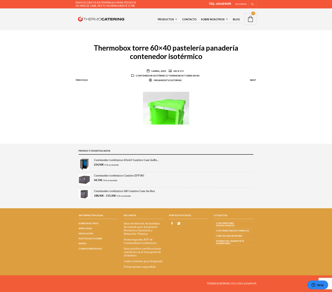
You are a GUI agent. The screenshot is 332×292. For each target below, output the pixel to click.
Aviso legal (85, 228)
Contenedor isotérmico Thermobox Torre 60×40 (167, 75)
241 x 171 (178, 71)
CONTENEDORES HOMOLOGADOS (225, 224)
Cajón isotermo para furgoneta (143, 261)
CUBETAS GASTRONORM (229, 236)
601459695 (250, 283)
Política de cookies (90, 238)
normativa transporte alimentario (230, 242)
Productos (166, 19)
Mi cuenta (241, 4)
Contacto (189, 19)
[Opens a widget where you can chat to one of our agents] (317, 285)
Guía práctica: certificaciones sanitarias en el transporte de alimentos (142, 252)
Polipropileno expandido (140, 266)
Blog (236, 19)
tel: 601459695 (220, 3)
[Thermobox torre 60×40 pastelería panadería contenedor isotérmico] (166, 108)
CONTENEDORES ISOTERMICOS (232, 230)
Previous (82, 80)
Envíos (82, 243)
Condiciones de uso (90, 248)
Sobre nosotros (213, 19)
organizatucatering (167, 80)
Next (253, 80)
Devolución (86, 233)
